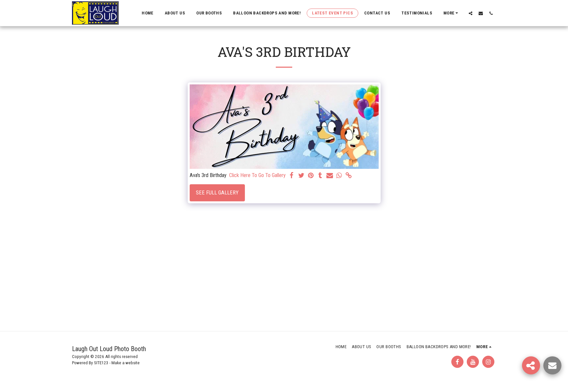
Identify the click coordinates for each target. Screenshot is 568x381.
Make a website (125, 362)
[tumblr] (320, 176)
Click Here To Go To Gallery (257, 175)
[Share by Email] (329, 176)
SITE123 (101, 362)
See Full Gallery (217, 193)
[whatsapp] (339, 176)
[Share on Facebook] (291, 176)
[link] (348, 176)
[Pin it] (310, 176)
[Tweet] (301, 176)
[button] (470, 13)
